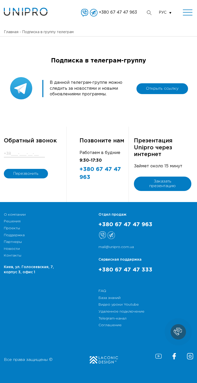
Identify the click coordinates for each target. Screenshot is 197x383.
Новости (12, 248)
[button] (178, 332)
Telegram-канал (112, 318)
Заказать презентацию (162, 183)
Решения (12, 221)
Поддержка (14, 235)
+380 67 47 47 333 (125, 269)
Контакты (12, 255)
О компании (15, 214)
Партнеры (13, 241)
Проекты (12, 228)
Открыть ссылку (162, 88)
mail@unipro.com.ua (116, 247)
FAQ (102, 291)
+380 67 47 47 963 (118, 12)
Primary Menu (187, 13)
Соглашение (110, 325)
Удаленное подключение (121, 311)
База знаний (109, 297)
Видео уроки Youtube (118, 304)
